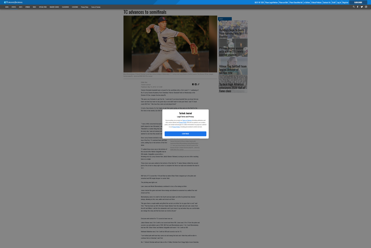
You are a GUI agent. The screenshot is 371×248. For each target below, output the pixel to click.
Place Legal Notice (271, 2)
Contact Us (327, 2)
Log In (339, 2)
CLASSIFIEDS (65, 7)
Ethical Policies (316, 2)
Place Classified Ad (296, 2)
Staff (333, 2)
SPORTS (14, 7)
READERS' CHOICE (54, 7)
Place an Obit (283, 2)
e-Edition (307, 2)
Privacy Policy (183, 122)
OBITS (20, 7)
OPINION (27, 7)
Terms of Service (187, 120)
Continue (185, 134)
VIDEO (34, 7)
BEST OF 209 (259, 2)
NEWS (7, 7)
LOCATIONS (75, 7)
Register (345, 2)
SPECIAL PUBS (43, 7)
